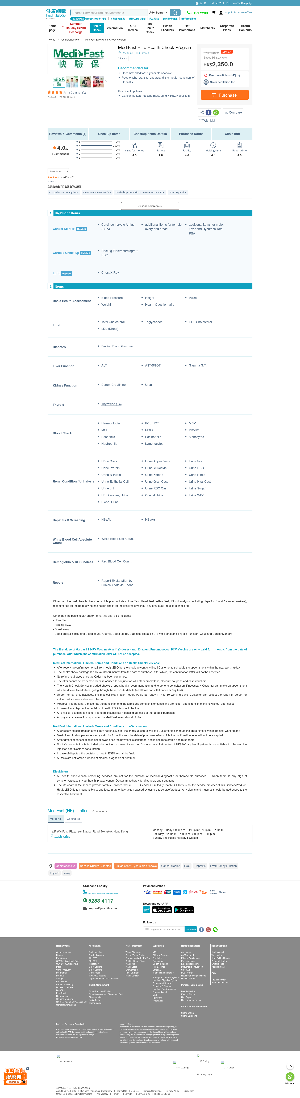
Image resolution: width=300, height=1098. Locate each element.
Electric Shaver (188, 994)
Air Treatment (187, 955)
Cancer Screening (64, 984)
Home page (52, 28)
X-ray (67, 873)
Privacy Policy (172, 1090)
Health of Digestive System (165, 980)
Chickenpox (94, 972)
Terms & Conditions (152, 1090)
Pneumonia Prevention (192, 966)
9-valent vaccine (97, 955)
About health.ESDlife (66, 1090)
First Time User (218, 979)
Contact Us (121, 1090)
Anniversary (102, 1093)
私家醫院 (154, 18)
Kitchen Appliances (190, 957)
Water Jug (130, 963)
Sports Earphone (189, 1015)
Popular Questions (220, 982)
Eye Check (61, 992)
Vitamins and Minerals (163, 972)
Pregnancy (158, 1000)
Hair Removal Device (191, 999)
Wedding (88, 1093)
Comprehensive (66, 866)
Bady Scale (94, 999)
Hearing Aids (95, 1002)
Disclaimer (189, 1090)
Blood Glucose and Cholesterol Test (106, 994)
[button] (106, 81)
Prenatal (60, 975)
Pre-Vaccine (62, 957)
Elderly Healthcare (190, 963)
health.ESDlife (143, 1093)
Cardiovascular (63, 969)
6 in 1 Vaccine (95, 969)
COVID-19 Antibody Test (67, 960)
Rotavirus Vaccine (97, 975)
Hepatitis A (94, 963)
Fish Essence (159, 966)
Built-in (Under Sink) (135, 960)
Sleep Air (185, 969)
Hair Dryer (186, 997)
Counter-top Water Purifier (138, 957)
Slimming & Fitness (162, 985)
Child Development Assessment (71, 1001)
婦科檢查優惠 (170, 18)
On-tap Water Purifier (135, 955)
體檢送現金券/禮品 (96, 18)
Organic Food (217, 963)
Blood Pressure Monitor (100, 991)
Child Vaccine (95, 952)
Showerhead (132, 969)
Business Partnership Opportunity (96, 1090)
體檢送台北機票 (137, 18)
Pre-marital (61, 972)
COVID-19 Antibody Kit (67, 963)
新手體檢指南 (188, 18)
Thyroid (54, 873)
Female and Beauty (162, 983)
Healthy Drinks (188, 978)
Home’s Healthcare (220, 957)
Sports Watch (187, 1012)
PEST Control (187, 972)
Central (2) (73, 819)
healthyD (127, 1093)
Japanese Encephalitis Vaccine (104, 978)
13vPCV (93, 960)
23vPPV (93, 957)
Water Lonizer (132, 975)
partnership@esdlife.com (71, 1037)
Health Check (217, 952)
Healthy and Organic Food (193, 975)
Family (115, 1093)
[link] (64, 1061)
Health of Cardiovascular (164, 988)
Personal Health (219, 960)
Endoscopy (61, 981)
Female (59, 955)
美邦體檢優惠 (117, 18)
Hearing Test (62, 995)
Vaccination (216, 955)
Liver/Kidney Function (223, 866)
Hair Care (157, 997)
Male (58, 966)
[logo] (56, 19)
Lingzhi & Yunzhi (160, 963)
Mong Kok (56, 819)
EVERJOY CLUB (219, 3)
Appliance (186, 952)
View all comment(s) (150, 206)
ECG (187, 866)
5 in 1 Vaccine (95, 966)
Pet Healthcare (188, 960)
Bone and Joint (160, 991)
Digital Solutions (162, 1093)
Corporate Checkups (66, 1004)
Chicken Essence (161, 955)
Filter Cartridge (133, 972)
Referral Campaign (242, 3)
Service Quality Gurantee (95, 866)
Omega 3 (157, 969)
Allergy (59, 978)
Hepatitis (200, 866)
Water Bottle (131, 966)
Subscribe (191, 929)
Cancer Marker (170, 866)
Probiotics (157, 957)
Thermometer (95, 997)
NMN (155, 952)
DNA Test (60, 990)
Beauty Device (188, 991)
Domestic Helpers (64, 987)
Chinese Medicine (64, 998)
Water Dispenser (133, 952)
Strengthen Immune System (166, 977)
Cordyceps (158, 960)
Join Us (135, 1090)
